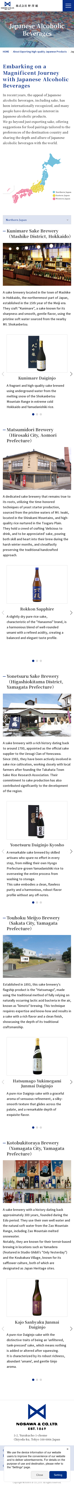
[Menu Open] (68, 5)
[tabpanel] (37, 802)
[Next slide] (70, 374)
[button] (33, 414)
